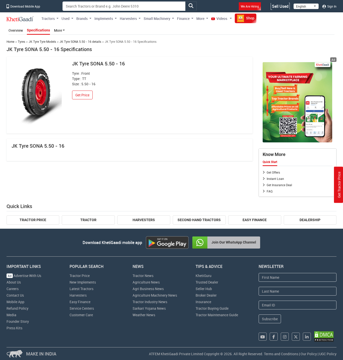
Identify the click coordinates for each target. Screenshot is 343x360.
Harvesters (144, 220)
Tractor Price (33, 220)
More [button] (200, 18)
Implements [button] (103, 18)
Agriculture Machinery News (155, 295)
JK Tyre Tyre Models (42, 42)
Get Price (82, 95)
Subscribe (270, 318)
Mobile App (15, 301)
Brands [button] (82, 18)
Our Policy (309, 353)
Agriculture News (146, 282)
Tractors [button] (48, 18)
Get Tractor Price (339, 185)
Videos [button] (222, 18)
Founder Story (18, 321)
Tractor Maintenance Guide (217, 314)
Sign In (331, 6)
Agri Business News (148, 288)
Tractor (88, 220)
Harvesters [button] (128, 18)
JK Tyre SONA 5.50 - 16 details (80, 42)
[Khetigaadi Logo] (20, 19)
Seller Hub (204, 288)
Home (10, 42)
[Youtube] (263, 337)
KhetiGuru (203, 275)
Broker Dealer (206, 295)
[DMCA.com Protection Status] (324, 336)
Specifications (38, 30)
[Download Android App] (167, 242)
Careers (13, 288)
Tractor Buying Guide (212, 308)
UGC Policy (327, 353)
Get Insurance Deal (279, 185)
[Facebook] (274, 337)
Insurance (203, 301)
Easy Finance (255, 220)
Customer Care (81, 314)
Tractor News (143, 275)
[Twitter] (296, 337)
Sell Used (280, 6)
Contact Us (15, 295)
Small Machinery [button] (157, 18)
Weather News (144, 314)
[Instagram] (285, 337)
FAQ (269, 191)
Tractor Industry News (150, 301)
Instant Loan (275, 179)
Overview (16, 30)
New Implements (83, 282)
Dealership (310, 220)
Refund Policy (17, 308)
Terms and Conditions (281, 353)
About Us (14, 282)
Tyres (21, 42)
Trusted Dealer (207, 282)
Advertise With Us (24, 275)
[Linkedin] (307, 337)
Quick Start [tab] (270, 162)
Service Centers (82, 308)
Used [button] (66, 18)
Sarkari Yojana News (149, 308)
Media (11, 314)
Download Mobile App (25, 6)
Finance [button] (183, 18)
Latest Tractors (81, 288)
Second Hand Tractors (199, 220)
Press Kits (14, 328)
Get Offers (273, 172)
